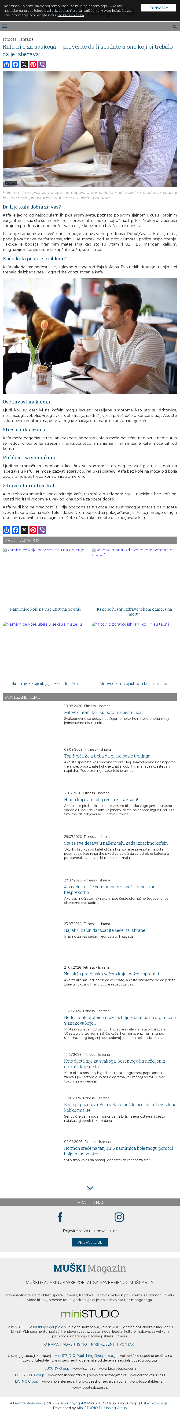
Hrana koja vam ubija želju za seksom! (101, 799)
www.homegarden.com (102, 1381)
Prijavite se (89, 1242)
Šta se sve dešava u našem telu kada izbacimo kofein (116, 843)
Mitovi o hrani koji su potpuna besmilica (103, 712)
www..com (117, 1368)
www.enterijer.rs (58, 1381)
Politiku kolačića (71, 15)
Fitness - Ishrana (97, 706)
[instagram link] (119, 1217)
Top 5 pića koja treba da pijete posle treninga (107, 756)
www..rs (84, 1368)
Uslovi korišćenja (155, 1403)
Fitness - (10, 39)
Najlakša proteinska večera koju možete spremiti (111, 974)
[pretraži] (175, 27)
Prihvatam (158, 8)
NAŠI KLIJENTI (103, 1344)
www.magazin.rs (66, 1375)
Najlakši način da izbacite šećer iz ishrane (104, 930)
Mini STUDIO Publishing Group (102, 1408)
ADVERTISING (75, 1344)
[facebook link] (60, 1217)
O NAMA (51, 1344)
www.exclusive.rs (147, 1375)
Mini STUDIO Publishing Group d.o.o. (37, 1327)
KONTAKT (128, 1344)
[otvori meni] (4, 26)
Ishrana (26, 39)
